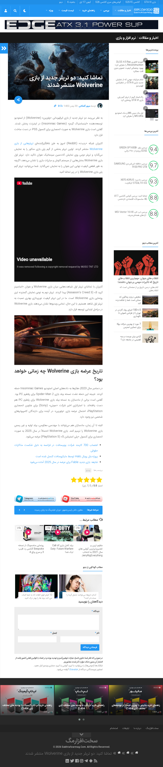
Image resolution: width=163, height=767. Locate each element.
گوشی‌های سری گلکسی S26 (108, 2)
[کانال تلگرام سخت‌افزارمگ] (86, 761)
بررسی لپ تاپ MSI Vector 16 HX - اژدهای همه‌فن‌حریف (131, 213)
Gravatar (73, 670)
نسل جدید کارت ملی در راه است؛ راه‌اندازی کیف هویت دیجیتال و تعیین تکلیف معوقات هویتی (59, 511)
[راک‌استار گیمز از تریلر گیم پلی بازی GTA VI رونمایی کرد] (151, 98)
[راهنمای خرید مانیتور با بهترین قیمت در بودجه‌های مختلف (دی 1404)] (136, 700)
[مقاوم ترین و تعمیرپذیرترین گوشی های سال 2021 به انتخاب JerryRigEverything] (88, 533)
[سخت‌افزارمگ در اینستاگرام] (81, 761)
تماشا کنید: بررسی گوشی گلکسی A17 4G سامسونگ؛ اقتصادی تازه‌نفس (130, 197)
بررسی (106, 11)
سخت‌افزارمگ (152, 728)
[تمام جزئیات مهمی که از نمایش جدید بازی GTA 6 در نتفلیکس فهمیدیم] (151, 83)
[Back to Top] (81, 735)
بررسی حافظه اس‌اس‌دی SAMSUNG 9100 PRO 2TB (130, 165)
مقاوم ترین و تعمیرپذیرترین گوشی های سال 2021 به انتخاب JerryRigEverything (90, 551)
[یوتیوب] (82, 499)
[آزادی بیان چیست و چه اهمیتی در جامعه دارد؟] (150, 338)
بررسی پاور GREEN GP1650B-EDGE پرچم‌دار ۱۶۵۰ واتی (133, 149)
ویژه (51, 11)
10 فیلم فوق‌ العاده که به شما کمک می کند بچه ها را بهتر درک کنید (37, 596)
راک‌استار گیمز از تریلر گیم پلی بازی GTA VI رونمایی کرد (130, 98)
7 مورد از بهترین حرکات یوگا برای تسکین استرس (129, 325)
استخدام (114, 728)
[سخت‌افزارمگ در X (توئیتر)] (72, 761)
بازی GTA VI (150, 2)
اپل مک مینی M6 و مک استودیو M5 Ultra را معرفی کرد (129, 114)
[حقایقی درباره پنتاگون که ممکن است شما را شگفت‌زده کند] (150, 300)
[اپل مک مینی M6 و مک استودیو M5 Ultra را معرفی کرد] (151, 114)
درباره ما (137, 728)
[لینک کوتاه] (55, 106)
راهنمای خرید (88, 11)
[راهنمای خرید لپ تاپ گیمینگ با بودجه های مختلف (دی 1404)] (27, 700)
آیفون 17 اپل (85, 2)
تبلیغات (125, 728)
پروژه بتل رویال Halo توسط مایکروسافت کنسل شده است (67, 456)
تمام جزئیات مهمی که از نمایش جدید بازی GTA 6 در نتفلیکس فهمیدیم (129, 83)
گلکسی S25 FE (132, 2)
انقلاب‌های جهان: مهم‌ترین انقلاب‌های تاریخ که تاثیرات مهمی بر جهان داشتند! (138, 280)
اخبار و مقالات (124, 11)
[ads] (81, 24)
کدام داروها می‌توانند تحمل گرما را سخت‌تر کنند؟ (81, 596)
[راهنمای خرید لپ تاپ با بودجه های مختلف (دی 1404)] (81, 700)
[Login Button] (5, 10)
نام (97, 633)
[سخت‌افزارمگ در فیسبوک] (77, 761)
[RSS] (96, 761)
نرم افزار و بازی (126, 38)
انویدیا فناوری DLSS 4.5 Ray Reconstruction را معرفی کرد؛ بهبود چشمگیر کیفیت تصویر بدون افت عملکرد (128, 66)
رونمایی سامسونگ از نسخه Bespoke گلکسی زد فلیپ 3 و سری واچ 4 (31, 549)
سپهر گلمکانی (84, 106)
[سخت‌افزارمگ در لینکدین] (67, 761)
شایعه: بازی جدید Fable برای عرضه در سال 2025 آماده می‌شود (64, 462)
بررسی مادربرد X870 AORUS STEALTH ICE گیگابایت (134, 181)
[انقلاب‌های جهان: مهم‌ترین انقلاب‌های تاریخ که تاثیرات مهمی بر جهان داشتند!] (136, 262)
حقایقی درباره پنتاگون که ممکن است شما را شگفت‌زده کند (128, 300)
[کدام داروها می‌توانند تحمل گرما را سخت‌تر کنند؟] (80, 586)
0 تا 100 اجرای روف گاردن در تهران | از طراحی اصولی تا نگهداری (128, 313)
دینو (61, 2)
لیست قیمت (68, 11)
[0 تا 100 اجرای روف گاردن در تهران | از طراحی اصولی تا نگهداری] (150, 312)
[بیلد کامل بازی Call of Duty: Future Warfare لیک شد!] (58, 533)
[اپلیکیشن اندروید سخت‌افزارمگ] (90, 761)
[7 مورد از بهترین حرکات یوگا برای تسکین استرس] (150, 325)
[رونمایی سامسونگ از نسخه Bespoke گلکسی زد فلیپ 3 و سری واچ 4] (29, 533)
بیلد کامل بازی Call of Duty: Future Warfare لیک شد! (61, 549)
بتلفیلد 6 (71, 2)
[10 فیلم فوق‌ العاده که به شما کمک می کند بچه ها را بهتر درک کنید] (36, 586)
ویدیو (88, 470)
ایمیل (53, 633)
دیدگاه (95, 611)
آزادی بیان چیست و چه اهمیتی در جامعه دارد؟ (130, 338)
